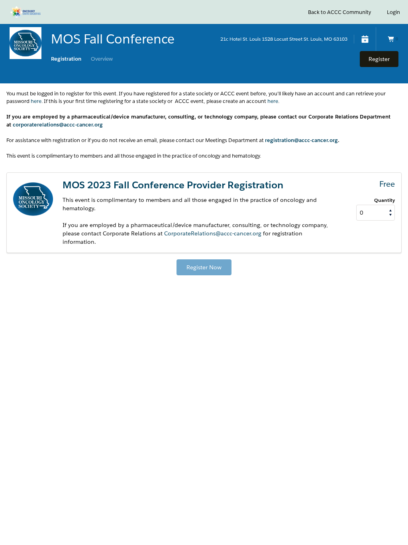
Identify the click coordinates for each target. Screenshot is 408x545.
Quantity (384, 200)
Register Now (204, 267)
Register (379, 59)
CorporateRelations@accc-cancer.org (212, 233)
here (36, 101)
